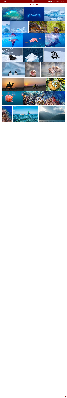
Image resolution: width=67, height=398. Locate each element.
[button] (57, 1)
